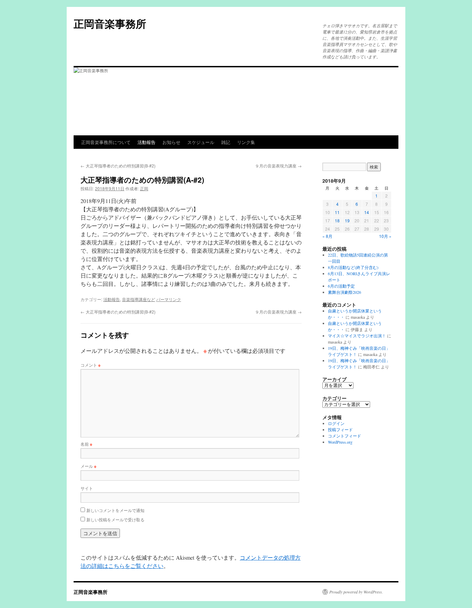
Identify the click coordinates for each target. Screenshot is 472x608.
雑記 (225, 142)
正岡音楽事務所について (106, 142)
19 (347, 220)
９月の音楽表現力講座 (278, 165)
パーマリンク (168, 299)
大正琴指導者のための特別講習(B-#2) (118, 165)
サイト (87, 488)
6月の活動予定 (341, 286)
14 (366, 212)
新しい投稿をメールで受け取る (115, 519)
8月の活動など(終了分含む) (353, 267)
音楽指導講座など (138, 299)
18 (337, 220)
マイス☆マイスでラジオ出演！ (357, 335)
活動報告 (146, 142)
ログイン (336, 423)
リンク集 (246, 142)
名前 (86, 444)
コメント (91, 365)
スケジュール (200, 142)
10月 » (385, 236)
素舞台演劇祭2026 (344, 292)
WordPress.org (340, 442)
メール (88, 466)
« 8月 (327, 236)
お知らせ (171, 142)
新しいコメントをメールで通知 (115, 510)
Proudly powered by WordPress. (356, 592)
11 (337, 212)
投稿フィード (340, 429)
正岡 (144, 188)
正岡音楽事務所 (110, 23)
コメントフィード (344, 435)
